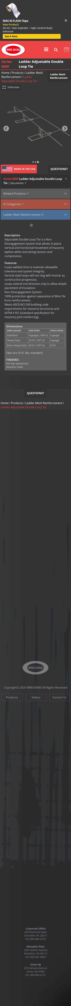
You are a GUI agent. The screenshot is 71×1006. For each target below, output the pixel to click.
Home (5, 73)
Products (18, 73)
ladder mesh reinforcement (43, 403)
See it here (11, 36)
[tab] (33, 162)
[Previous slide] (6, 128)
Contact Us (59, 692)
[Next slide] (65, 128)
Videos (36, 692)
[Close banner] (65, 20)
